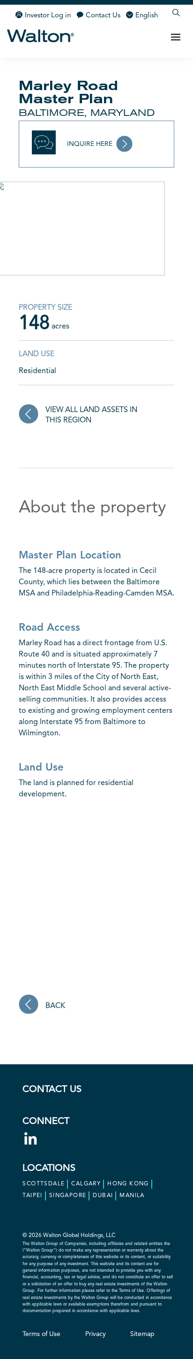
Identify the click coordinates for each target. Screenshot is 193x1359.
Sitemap (142, 1334)
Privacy (95, 1334)
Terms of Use (41, 1334)
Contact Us (103, 15)
